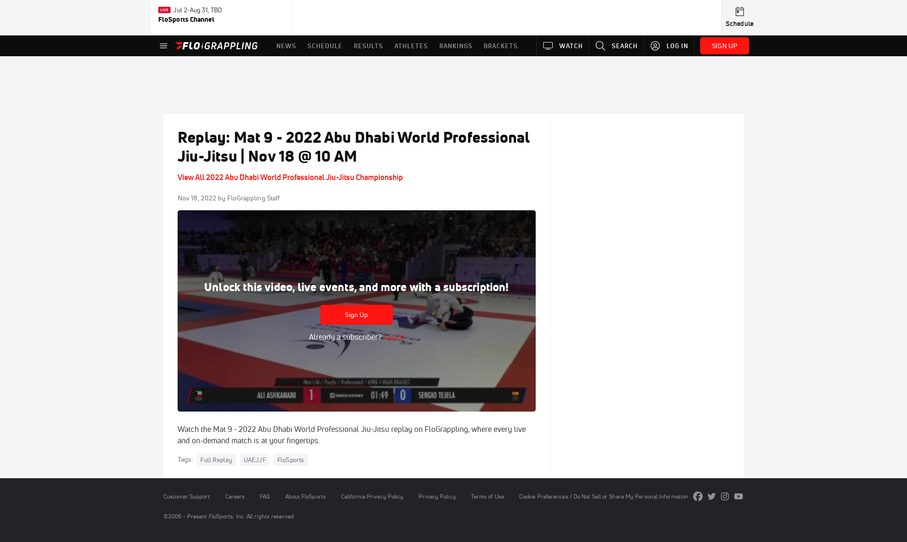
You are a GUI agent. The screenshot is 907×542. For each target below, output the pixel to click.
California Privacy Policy (372, 496)
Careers (235, 496)
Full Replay (216, 460)
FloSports (290, 460)
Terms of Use (487, 496)
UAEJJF (255, 460)
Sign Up (356, 314)
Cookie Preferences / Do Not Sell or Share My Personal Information (603, 496)
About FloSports (305, 496)
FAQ (265, 496)
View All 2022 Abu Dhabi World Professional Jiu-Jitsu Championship (290, 177)
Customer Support (186, 496)
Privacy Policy (437, 496)
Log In (393, 337)
